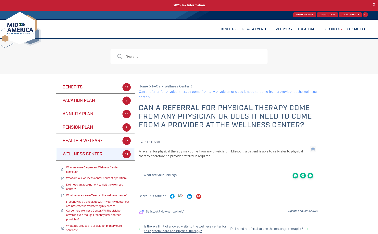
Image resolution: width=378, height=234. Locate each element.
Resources (330, 29)
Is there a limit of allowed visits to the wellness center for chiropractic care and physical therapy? (185, 229)
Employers (282, 29)
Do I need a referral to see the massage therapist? (266, 228)
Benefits (228, 29)
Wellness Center (177, 86)
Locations (306, 29)
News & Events (254, 29)
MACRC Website (350, 15)
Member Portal (304, 15)
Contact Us (356, 29)
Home (143, 86)
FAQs (156, 86)
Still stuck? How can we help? (165, 211)
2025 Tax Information (189, 5)
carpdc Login (327, 15)
